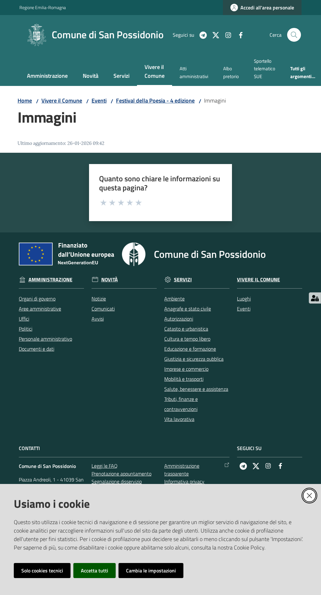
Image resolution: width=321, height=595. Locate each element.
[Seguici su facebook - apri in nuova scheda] (238, 34)
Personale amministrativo (45, 339)
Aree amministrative (40, 308)
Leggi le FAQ (105, 466)
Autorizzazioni (178, 318)
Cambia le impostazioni (151, 570)
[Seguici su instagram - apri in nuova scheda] (225, 34)
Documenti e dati (36, 349)
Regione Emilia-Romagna (42, 7)
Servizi (183, 279)
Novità (109, 279)
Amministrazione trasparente (181, 469)
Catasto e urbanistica (186, 328)
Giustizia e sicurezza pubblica (194, 359)
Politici (25, 328)
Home (25, 100)
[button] (294, 34)
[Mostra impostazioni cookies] (315, 298)
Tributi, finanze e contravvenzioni (181, 404)
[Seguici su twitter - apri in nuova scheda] (213, 34)
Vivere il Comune (61, 100)
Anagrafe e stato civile (187, 308)
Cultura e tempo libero (187, 339)
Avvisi (98, 318)
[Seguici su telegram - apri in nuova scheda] (200, 34)
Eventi (99, 100)
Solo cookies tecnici (42, 570)
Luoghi (244, 298)
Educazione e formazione (190, 349)
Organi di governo (37, 298)
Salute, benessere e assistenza (196, 389)
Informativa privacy (184, 481)
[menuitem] (47, 76)
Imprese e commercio (186, 369)
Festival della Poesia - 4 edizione (155, 100)
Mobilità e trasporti (183, 379)
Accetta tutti (94, 570)
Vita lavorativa (179, 419)
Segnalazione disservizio (117, 481)
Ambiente (174, 298)
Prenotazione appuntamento (121, 473)
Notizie (99, 298)
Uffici (24, 318)
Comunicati (103, 308)
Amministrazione (50, 279)
